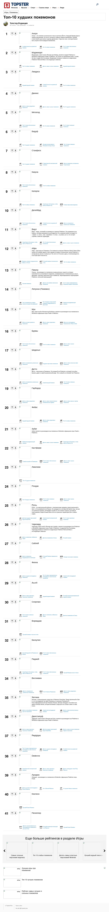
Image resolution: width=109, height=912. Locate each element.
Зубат (34, 428)
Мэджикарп (37, 52)
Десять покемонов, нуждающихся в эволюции (28, 556)
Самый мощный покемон (48, 382)
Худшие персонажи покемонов (50, 363)
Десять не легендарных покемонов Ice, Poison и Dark (70, 323)
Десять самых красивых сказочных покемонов (28, 596)
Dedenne (36, 755)
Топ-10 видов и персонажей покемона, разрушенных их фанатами (49, 303)
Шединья (36, 350)
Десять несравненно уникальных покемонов (69, 223)
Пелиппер (36, 813)
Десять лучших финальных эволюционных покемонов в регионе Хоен (29, 827)
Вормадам (36, 620)
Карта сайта (19, 905)
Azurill (34, 582)
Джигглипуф (37, 716)
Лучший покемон (67, 538)
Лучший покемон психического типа (50, 262)
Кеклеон (35, 793)
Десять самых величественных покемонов (70, 710)
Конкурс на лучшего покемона (71, 557)
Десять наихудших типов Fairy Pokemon (70, 769)
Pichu (34, 505)
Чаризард (36, 524)
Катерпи (35, 191)
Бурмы (35, 330)
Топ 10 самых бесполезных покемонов (69, 47)
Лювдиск (36, 71)
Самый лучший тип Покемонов (30, 461)
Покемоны (13, 12)
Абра (34, 248)
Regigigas (36, 735)
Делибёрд (36, 210)
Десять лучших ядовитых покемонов (28, 323)
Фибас (35, 407)
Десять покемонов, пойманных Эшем (29, 537)
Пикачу (35, 269)
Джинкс (35, 93)
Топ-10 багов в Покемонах (49, 692)
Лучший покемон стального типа (30, 634)
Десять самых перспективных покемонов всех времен (50, 401)
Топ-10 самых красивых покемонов (68, 518)
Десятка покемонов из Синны (50, 538)
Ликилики (36, 467)
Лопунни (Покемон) (41, 289)
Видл (34, 229)
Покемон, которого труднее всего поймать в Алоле (30, 262)
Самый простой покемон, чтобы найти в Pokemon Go (50, 204)
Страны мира (44, 7)
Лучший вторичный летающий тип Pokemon (50, 827)
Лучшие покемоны (26, 283)
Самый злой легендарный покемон (69, 576)
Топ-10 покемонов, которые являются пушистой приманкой (29, 303)
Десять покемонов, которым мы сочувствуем (71, 164)
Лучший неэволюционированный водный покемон (71, 596)
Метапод (36, 112)
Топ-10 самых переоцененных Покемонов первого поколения (70, 283)
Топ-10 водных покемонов (28, 499)
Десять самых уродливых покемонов (28, 106)
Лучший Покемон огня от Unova (71, 672)
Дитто (34, 369)
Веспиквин (37, 678)
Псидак (35, 486)
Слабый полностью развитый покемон (29, 47)
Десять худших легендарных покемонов (29, 576)
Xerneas (35, 697)
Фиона (35, 562)
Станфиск (36, 150)
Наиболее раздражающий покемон (69, 303)
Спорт (33, 7)
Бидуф (35, 131)
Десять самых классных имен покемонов (71, 363)
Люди (62, 7)
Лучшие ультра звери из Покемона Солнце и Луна (49, 145)
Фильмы (14, 7)
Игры (54, 7)
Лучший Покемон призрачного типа (50, 556)
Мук (33, 309)
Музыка (24, 7)
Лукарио (35, 774)
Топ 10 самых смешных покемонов (68, 125)
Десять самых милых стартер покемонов (71, 401)
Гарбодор (36, 388)
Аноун (35, 33)
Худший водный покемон (69, 66)
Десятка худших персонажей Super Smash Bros (29, 518)
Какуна (35, 172)
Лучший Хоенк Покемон (28, 807)
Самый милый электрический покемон (50, 164)
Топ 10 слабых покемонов (49, 47)
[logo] (15, 5)
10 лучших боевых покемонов (70, 788)
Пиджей (35, 659)
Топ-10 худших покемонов (69, 107)
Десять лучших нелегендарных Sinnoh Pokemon (29, 788)
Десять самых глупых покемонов (51, 66)
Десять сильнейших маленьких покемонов (50, 283)
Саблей (35, 543)
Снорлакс (36, 601)
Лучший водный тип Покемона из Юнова (30, 653)
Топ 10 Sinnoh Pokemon (48, 788)
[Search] (97, 4)
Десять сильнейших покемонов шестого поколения (29, 710)
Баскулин (36, 640)
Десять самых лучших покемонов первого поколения (71, 730)
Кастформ (36, 447)
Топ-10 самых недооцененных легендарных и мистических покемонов (50, 576)
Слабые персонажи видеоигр (70, 204)
